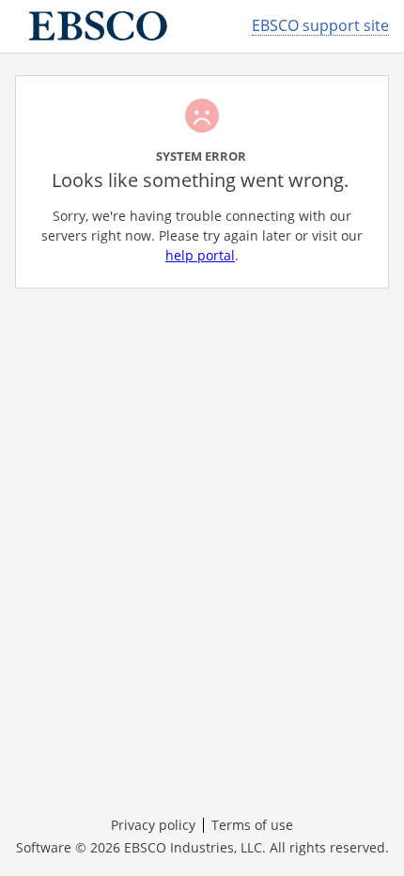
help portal (200, 255)
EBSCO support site (320, 26)
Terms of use (252, 825)
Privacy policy (153, 825)
